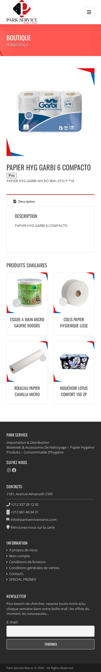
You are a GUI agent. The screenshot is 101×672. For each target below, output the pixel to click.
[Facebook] (14, 470)
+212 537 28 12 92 (25, 504)
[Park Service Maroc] (21, 12)
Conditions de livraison (27, 561)
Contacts (16, 573)
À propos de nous (23, 550)
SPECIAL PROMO (22, 579)
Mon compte (19, 555)
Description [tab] (26, 201)
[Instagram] (8, 470)
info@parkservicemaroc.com (34, 519)
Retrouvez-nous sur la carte (33, 527)
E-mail (12, 622)
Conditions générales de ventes (34, 567)
